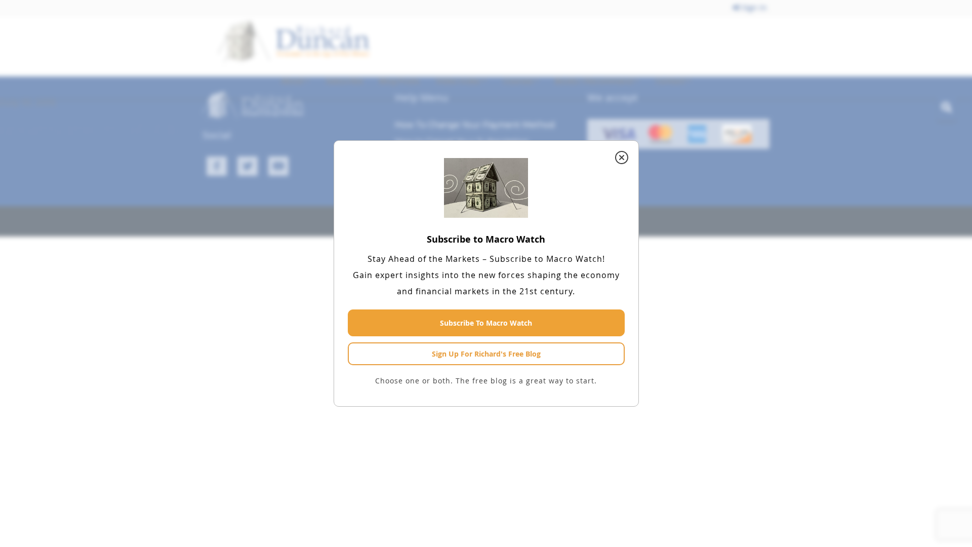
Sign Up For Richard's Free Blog (486, 354)
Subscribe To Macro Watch (486, 323)
